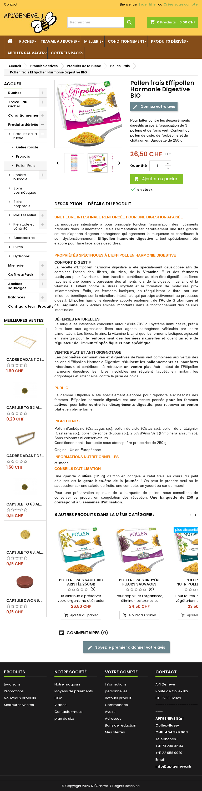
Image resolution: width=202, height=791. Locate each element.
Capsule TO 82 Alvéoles (25, 407)
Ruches (26, 41)
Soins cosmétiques (24, 190)
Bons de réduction (120, 725)
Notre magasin (67, 684)
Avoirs (110, 711)
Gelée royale (27, 147)
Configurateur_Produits (27, 306)
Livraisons (12, 684)
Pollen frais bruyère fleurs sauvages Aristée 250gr (139, 584)
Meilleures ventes (19, 704)
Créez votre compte (181, 4)
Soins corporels (21, 203)
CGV (58, 697)
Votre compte (121, 672)
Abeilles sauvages (25, 53)
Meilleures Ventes (24, 320)
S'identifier (147, 4)
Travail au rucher (59, 41)
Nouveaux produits (20, 697)
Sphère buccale (20, 177)
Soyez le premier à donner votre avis (129, 647)
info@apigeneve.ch (173, 766)
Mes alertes (115, 732)
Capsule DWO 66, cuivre (25, 600)
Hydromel (21, 256)
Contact (10, 4)
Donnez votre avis (157, 106)
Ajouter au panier (156, 179)
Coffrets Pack (66, 53)
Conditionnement (126, 41)
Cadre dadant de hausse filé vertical (25, 456)
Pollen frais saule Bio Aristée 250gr (81, 582)
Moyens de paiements (73, 691)
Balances (16, 297)
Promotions (14, 691)
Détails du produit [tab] (109, 204)
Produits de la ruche (25, 136)
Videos (60, 704)
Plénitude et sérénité (23, 226)
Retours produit (118, 697)
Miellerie (92, 41)
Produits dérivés (168, 41)
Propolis (23, 156)
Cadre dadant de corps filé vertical (25, 359)
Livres (18, 246)
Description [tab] (68, 204)
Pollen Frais (25, 165)
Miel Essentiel (24, 215)
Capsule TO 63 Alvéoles (25, 504)
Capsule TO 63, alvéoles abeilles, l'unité (25, 552)
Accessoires (24, 237)
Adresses (113, 718)
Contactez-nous (68, 711)
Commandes (116, 704)
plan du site (64, 718)
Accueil (13, 84)
